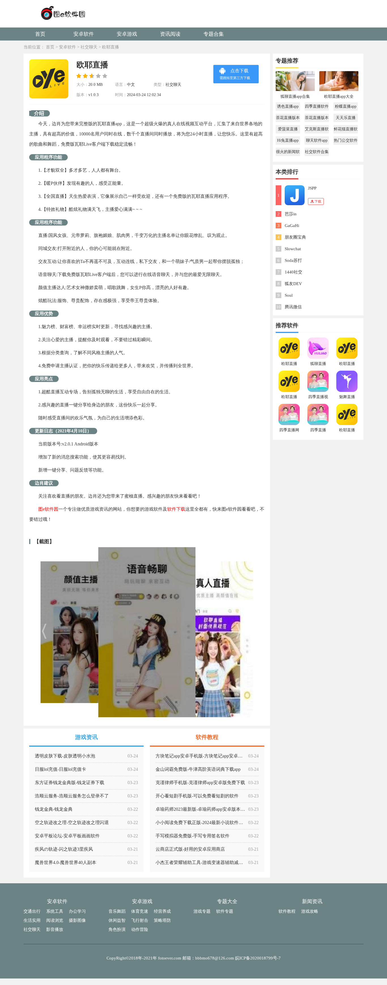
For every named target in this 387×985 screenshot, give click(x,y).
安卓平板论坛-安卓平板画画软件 (67, 835)
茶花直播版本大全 (288, 119)
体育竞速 (139, 911)
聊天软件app (317, 140)
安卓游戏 (127, 34)
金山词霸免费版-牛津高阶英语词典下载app (198, 769)
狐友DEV (293, 283)
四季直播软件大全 (317, 107)
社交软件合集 (317, 152)
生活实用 (32, 920)
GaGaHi (292, 225)
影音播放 (54, 929)
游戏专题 (202, 911)
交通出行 (32, 911)
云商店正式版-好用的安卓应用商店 (190, 849)
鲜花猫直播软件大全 (346, 130)
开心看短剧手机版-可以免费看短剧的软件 (197, 795)
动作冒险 (139, 929)
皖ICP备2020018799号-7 (258, 958)
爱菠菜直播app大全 (288, 130)
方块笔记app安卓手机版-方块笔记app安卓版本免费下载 (210, 755)
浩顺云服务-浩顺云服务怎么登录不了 (72, 795)
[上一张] (72, 632)
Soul (289, 295)
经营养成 (162, 911)
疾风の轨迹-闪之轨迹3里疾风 (64, 849)
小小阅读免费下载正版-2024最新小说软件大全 (202, 822)
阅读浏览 (54, 920)
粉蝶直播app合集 (345, 107)
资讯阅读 (170, 34)
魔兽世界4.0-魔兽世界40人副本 (65, 862)
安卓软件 (83, 34)
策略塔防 (162, 920)
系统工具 (54, 911)
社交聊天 (88, 47)
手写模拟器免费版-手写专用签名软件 (192, 835)
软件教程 (286, 911)
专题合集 (213, 34)
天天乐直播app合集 (346, 119)
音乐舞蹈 (117, 911)
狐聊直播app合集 (295, 96)
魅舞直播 (347, 397)
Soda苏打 (293, 260)
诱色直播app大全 (288, 107)
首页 (40, 34)
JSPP (312, 188)
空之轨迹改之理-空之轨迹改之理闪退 (72, 822)
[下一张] (221, 632)
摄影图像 (77, 920)
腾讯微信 (293, 307)
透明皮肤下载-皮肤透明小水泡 (65, 755)
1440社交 (293, 272)
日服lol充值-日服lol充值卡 (60, 769)
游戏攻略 (309, 911)
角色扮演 (117, 929)
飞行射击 (139, 920)
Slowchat (293, 249)
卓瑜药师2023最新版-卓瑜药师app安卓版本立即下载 (207, 809)
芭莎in (291, 214)
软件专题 (224, 911)
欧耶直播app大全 (339, 96)
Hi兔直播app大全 (288, 141)
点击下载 (235, 74)
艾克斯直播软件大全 (317, 130)
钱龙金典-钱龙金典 (54, 809)
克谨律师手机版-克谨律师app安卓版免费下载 (200, 782)
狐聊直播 (318, 364)
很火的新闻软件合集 (288, 153)
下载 (317, 201)
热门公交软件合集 (346, 141)
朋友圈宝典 (295, 237)
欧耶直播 (110, 47)
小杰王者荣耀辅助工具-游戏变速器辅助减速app (203, 862)
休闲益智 (117, 920)
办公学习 (77, 911)
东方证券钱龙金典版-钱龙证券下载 (69, 782)
